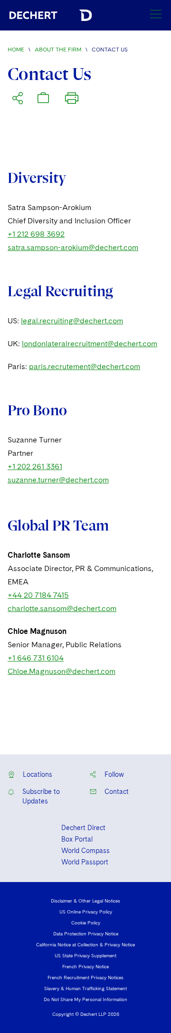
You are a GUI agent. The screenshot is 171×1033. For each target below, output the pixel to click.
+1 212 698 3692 (36, 234)
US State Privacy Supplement (85, 955)
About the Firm (58, 49)
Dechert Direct (83, 828)
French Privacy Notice (85, 966)
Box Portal (77, 839)
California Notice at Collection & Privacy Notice (85, 944)
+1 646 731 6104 (36, 657)
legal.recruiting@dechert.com (72, 320)
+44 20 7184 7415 (38, 595)
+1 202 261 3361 (35, 466)
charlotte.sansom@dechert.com (62, 608)
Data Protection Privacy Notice (85, 933)
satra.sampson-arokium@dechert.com (73, 247)
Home (16, 49)
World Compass (85, 850)
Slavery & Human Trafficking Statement (85, 988)
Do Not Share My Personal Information (85, 999)
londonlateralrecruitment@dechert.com (89, 343)
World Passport (84, 862)
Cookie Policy (85, 922)
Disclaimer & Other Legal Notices (85, 900)
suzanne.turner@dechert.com (58, 479)
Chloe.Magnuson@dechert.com (61, 671)
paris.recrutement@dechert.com (84, 366)
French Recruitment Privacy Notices (86, 977)
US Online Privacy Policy (85, 911)
